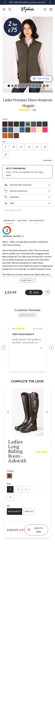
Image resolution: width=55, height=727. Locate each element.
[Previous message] (4, 2)
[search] (10, 9)
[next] (46, 412)
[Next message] (50, 2)
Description (9, 220)
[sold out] (9, 475)
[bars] (4, 9)
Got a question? (36, 220)
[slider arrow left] (3, 347)
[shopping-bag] (51, 9)
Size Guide (22, 220)
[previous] (8, 412)
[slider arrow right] (51, 347)
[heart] (45, 9)
